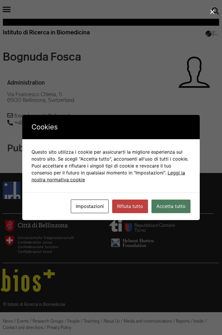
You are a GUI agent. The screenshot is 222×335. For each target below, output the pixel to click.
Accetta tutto (171, 206)
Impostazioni (90, 206)
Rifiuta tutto (130, 206)
